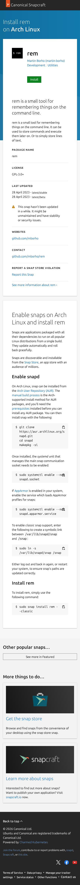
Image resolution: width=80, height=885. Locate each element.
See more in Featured (40, 656)
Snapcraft (8, 854)
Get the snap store (24, 718)
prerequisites (20, 408)
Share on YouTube (75, 862)
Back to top (11, 821)
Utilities (53, 65)
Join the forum (11, 850)
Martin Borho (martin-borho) (46, 60)
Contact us (68, 877)
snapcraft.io (13, 797)
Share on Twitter (58, 862)
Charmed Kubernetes (34, 842)
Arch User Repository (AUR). (35, 390)
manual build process (26, 395)
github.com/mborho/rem (28, 256)
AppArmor (21, 490)
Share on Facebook (66, 862)
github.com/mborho (25, 238)
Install (34, 79)
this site (22, 854)
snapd (69, 850)
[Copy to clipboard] (63, 427)
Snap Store (31, 362)
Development (36, 65)
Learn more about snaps (29, 778)
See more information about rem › (34, 285)
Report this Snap (23, 274)
